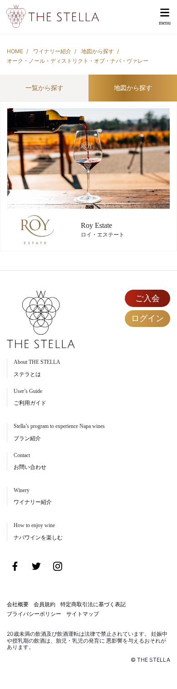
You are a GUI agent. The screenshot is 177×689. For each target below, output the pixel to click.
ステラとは (27, 374)
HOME (15, 51)
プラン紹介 (27, 438)
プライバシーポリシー (34, 613)
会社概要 (18, 604)
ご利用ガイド (30, 402)
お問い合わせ (30, 466)
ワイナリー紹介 (52, 51)
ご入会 (147, 298)
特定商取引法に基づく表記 (93, 604)
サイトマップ (82, 613)
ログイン (147, 318)
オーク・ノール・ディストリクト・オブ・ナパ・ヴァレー (77, 60)
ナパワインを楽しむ (38, 537)
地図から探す (97, 51)
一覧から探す (44, 87)
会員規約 (44, 604)
